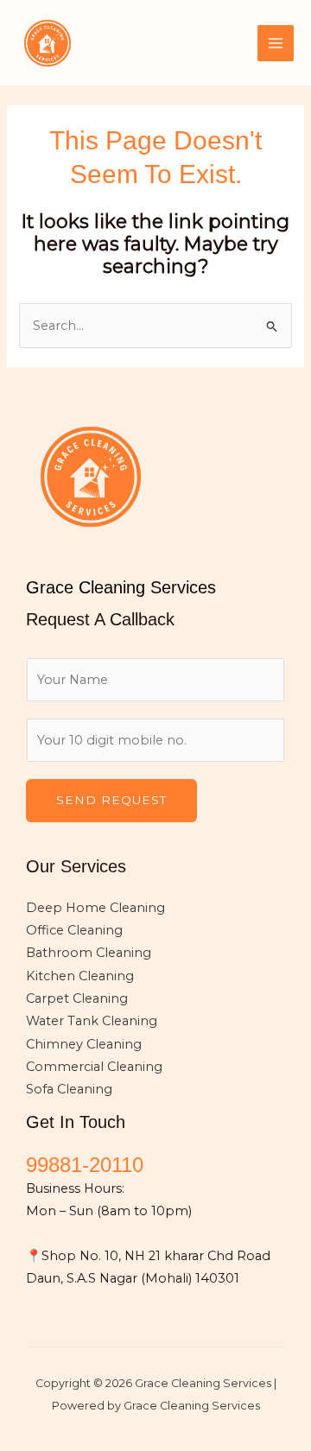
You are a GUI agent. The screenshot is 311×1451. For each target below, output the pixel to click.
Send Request (111, 800)
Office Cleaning (74, 930)
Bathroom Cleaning (88, 952)
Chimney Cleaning (84, 1044)
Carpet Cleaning (77, 998)
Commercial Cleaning (94, 1066)
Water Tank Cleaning (91, 1021)
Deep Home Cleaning (95, 908)
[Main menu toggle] (275, 43)
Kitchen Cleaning (80, 976)
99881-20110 (84, 1165)
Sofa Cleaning (69, 1089)
